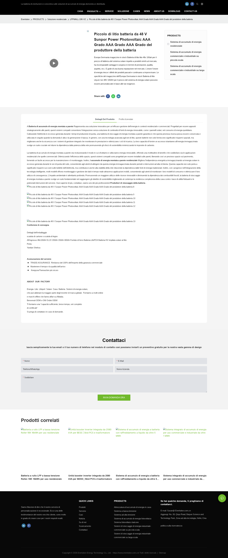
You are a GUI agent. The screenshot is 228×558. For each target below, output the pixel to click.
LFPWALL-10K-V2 (78, 19)
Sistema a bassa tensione (125, 511)
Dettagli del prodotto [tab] (105, 119)
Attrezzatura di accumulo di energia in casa (132, 507)
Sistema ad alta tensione (124, 515)
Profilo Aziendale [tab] (126, 119)
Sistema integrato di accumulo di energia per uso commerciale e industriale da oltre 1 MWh (184, 477)
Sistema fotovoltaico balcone (126, 522)
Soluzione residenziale (57, 19)
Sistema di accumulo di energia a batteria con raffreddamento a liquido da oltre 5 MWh (137, 477)
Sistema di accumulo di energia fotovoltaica (132, 518)
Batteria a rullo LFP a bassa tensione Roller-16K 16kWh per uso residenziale (41, 477)
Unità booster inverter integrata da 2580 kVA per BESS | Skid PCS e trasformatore (90, 477)
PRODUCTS (38, 19)
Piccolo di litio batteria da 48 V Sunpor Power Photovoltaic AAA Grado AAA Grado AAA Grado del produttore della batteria (141, 19)
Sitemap (162, 553)
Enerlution (25, 19)
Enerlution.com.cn (179, 510)
